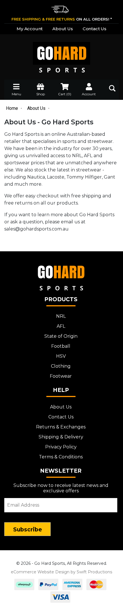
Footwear (61, 376)
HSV (61, 356)
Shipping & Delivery (61, 437)
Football (60, 346)
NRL (61, 316)
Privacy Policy (61, 447)
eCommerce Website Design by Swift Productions (61, 571)
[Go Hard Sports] (61, 53)
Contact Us (94, 28)
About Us (62, 28)
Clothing (61, 366)
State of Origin (61, 336)
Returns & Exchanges (61, 427)
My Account (30, 28)
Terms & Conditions (61, 457)
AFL (61, 326)
